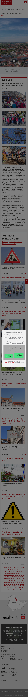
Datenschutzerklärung (9, 362)
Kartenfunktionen (13, 349)
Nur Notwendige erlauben (19, 356)
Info (17, 347)
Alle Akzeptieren (9, 356)
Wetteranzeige (13, 351)
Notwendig (13, 347)
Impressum (14, 365)
